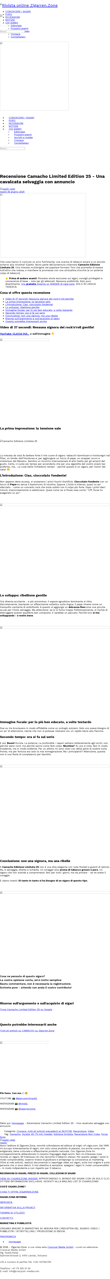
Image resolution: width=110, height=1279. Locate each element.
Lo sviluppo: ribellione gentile (22, 307)
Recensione (79, 1131)
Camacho (15, 1134)
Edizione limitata (63, 1134)
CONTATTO (6, 1218)
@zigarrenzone (27, 1108)
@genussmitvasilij (27, 1098)
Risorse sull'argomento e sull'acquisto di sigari (32, 318)
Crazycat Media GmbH (60, 1247)
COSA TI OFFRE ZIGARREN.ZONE (19, 1191)
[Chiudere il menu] (1, 112)
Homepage (18, 1123)
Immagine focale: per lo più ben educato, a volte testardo (38, 310)
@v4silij (23, 1103)
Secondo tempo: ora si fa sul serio (25, 312)
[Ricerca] (1, 28)
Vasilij (3, 191)
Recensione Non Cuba (87, 1134)
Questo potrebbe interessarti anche (26, 321)
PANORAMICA (8, 1236)
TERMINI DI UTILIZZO (12, 1212)
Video (91, 1131)
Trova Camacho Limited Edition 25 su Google (26, 1009)
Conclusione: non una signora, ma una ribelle (31, 315)
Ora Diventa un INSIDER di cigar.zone (47, 284)
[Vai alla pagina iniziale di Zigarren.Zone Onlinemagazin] (29, 5)
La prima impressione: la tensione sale (27, 301)
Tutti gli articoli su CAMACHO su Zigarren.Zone (27, 1030)
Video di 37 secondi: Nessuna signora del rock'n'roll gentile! (39, 298)
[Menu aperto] (1, 13)
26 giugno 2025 (16, 191)
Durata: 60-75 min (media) (37, 1134)
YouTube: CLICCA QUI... (14, 333)
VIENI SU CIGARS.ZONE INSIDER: (19, 1178)
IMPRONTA (6, 1202)
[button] (55, 1277)
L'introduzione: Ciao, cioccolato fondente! (29, 304)
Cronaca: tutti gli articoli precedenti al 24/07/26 (44, 1131)
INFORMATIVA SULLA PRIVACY (17, 1207)
